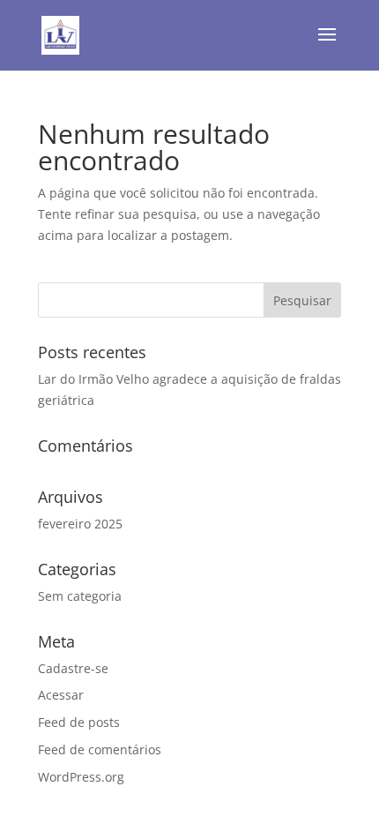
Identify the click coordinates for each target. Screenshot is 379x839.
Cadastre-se (73, 668)
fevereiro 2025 (80, 523)
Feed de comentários (99, 749)
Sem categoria (80, 596)
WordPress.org (81, 776)
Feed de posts (79, 722)
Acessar (61, 694)
